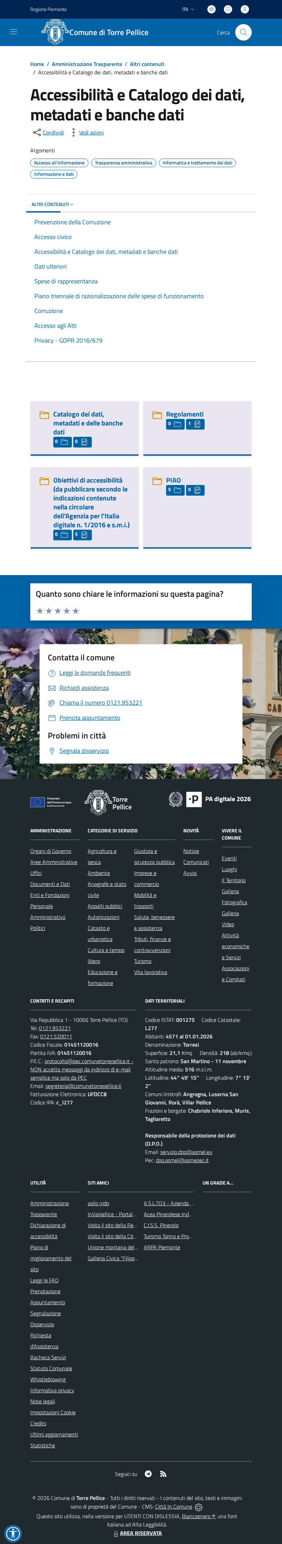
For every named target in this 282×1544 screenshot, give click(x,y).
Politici (37, 928)
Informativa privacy (52, 1390)
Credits (38, 1423)
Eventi (229, 858)
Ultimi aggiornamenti (54, 1434)
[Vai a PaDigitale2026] (210, 798)
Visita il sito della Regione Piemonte (128, 1225)
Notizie (191, 851)
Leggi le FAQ (44, 1280)
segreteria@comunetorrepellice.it (83, 1086)
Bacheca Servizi (48, 1357)
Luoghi (229, 869)
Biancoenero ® (198, 1516)
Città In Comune (173, 1506)
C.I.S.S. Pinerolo (161, 1225)
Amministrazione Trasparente (87, 64)
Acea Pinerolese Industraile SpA (180, 1214)
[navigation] (14, 32)
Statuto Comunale (51, 1368)
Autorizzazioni (103, 917)
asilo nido (98, 1203)
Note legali (42, 1401)
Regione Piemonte (48, 9)
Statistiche (42, 1445)
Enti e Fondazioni (49, 895)
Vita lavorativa (150, 972)
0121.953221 (55, 1028)
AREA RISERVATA (141, 1533)
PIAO (173, 480)
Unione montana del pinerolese (123, 1247)
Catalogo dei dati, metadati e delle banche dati (88, 423)
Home (37, 64)
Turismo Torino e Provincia (173, 1236)
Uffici (36, 873)
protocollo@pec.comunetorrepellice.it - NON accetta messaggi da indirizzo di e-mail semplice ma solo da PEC (81, 1069)
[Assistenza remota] (198, 1506)
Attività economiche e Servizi (235, 946)
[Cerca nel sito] (243, 32)
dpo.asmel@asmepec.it (182, 1160)
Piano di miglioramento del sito (51, 1258)
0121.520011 (56, 1036)
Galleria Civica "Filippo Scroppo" (123, 1258)
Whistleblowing (48, 1379)
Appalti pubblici (105, 906)
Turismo (142, 961)
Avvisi (190, 873)
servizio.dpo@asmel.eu (186, 1152)
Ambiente (99, 873)
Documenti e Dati (50, 884)
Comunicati (196, 862)
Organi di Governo (50, 851)
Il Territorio (234, 880)
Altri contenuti (147, 64)
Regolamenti (185, 414)
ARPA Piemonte (162, 1247)
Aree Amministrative (53, 862)
